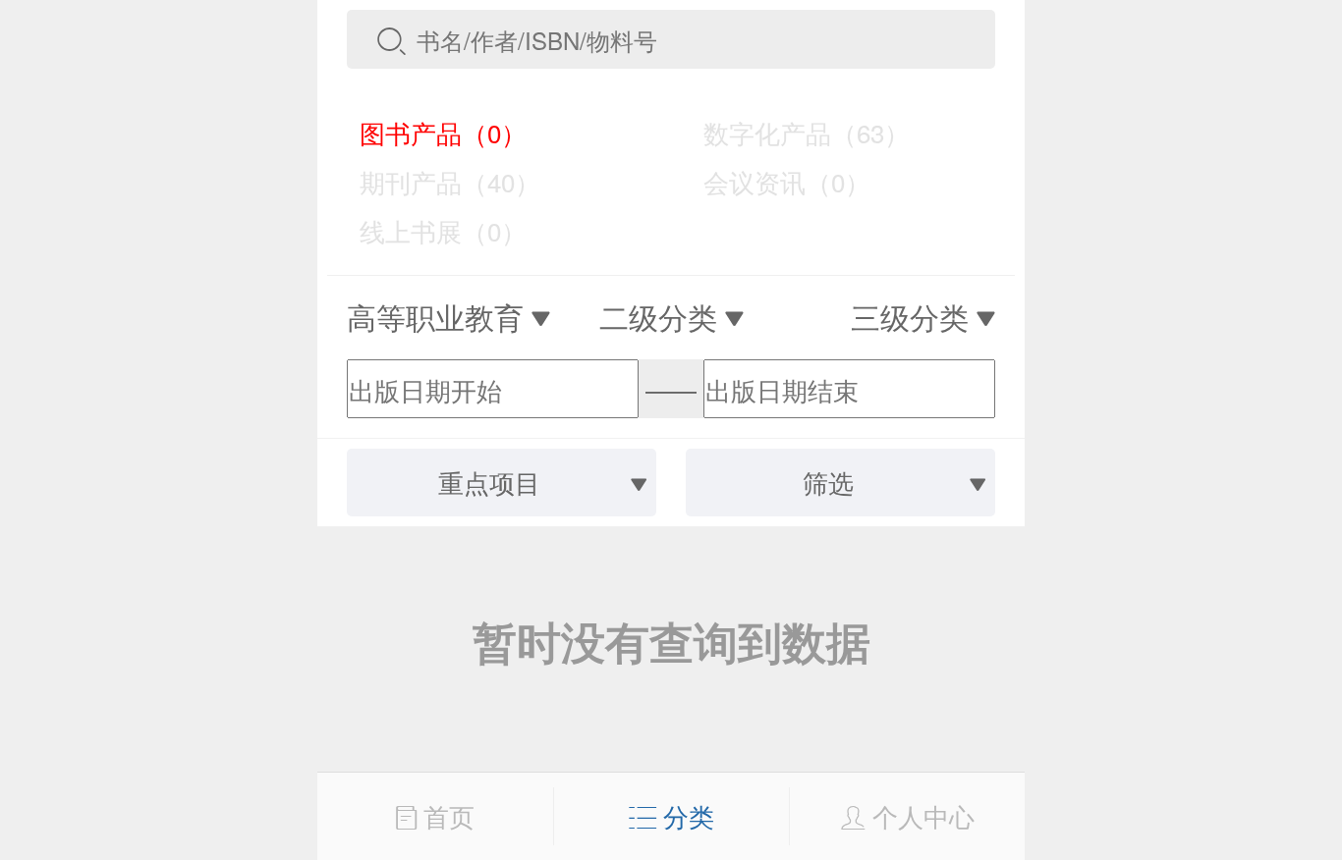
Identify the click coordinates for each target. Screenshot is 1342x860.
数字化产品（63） (793, 132)
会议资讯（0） (773, 181)
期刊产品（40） (436, 181)
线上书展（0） (429, 230)
